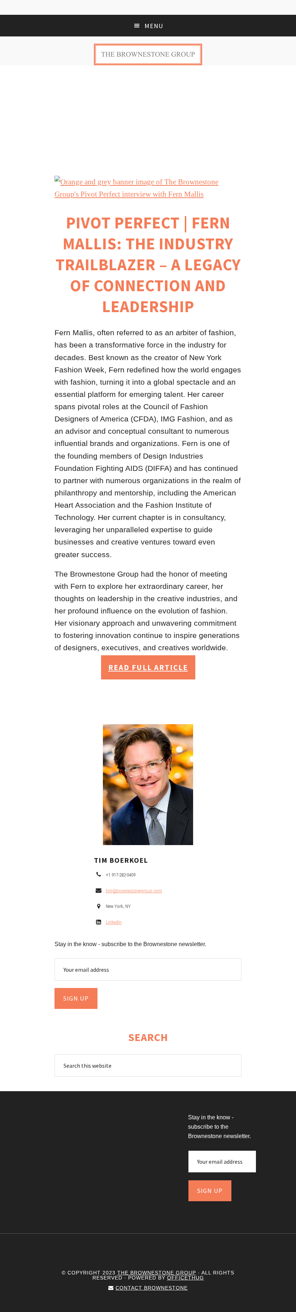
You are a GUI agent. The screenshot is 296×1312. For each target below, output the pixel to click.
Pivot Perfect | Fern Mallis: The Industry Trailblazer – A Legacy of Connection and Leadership (148, 264)
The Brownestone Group (148, 54)
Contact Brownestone (152, 1288)
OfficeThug (185, 1278)
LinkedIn (114, 922)
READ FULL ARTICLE (148, 667)
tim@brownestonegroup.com (134, 890)
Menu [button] (153, 26)
